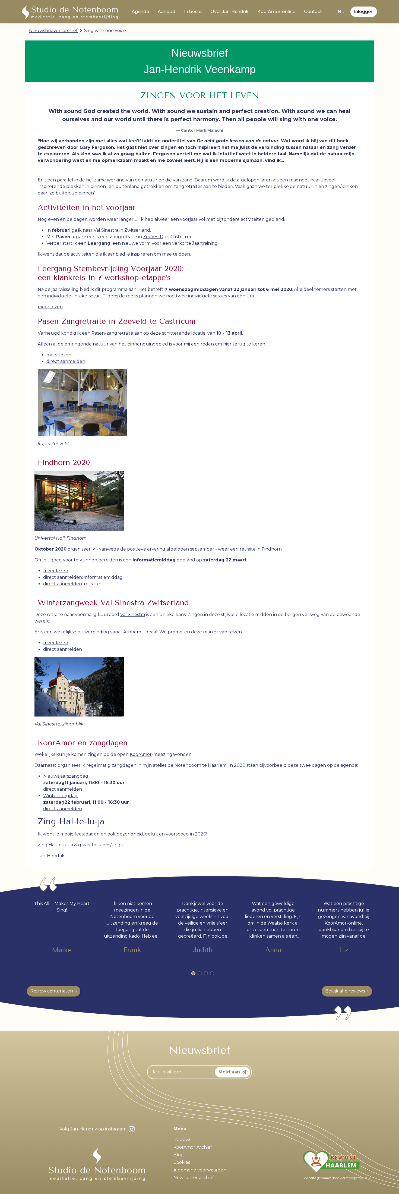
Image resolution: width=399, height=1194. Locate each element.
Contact (313, 11)
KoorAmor (141, 754)
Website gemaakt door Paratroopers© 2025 (338, 1178)
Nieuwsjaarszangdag (65, 776)
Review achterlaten (51, 991)
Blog (178, 1154)
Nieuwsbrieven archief (53, 30)
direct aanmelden (65, 361)
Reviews (182, 1139)
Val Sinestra (106, 230)
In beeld (193, 11)
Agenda (140, 11)
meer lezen (50, 306)
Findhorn (272, 549)
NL (341, 11)
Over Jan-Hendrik (229, 11)
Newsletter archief (193, 1177)
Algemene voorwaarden (199, 1170)
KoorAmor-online (276, 11)
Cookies (181, 1162)
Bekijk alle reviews (345, 991)
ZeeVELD (153, 236)
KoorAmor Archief (192, 1147)
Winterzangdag (60, 795)
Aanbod (166, 11)
